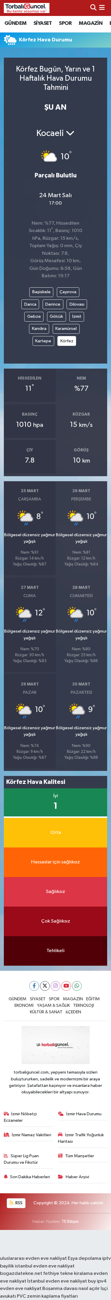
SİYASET (42, 23)
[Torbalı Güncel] (26, 7)
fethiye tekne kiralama (68, 1273)
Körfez (66, 341)
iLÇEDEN (73, 1012)
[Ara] (93, 7)
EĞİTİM (93, 999)
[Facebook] (34, 986)
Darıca (30, 304)
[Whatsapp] (77, 986)
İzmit (76, 316)
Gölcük (56, 316)
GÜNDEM (15, 23)
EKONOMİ (24, 1005)
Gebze (34, 316)
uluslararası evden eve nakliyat (33, 1258)
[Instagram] (55, 986)
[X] (45, 986)
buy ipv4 (97, 1281)
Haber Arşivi (77, 1177)
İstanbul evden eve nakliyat (57, 1281)
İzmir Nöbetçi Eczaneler (20, 1117)
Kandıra (39, 328)
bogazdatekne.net (21, 1273)
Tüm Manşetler (79, 1156)
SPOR (65, 23)
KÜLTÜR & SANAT (46, 1012)
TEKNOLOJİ (83, 1005)
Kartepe (43, 341)
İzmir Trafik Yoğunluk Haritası (81, 1138)
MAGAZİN (90, 23)
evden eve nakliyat (20, 1288)
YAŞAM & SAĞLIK (53, 1005)
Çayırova (67, 292)
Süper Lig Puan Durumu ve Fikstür (21, 1159)
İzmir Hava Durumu (84, 1114)
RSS (18, 1203)
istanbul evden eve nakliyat (45, 1266)
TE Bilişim (70, 1221)
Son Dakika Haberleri (30, 1177)
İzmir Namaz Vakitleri (31, 1135)
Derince (52, 304)
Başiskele (41, 292)
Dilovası (77, 304)
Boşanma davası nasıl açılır (71, 1288)
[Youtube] (66, 986)
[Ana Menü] (102, 7)
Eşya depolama (84, 1258)
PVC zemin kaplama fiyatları (47, 1296)
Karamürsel (66, 328)
